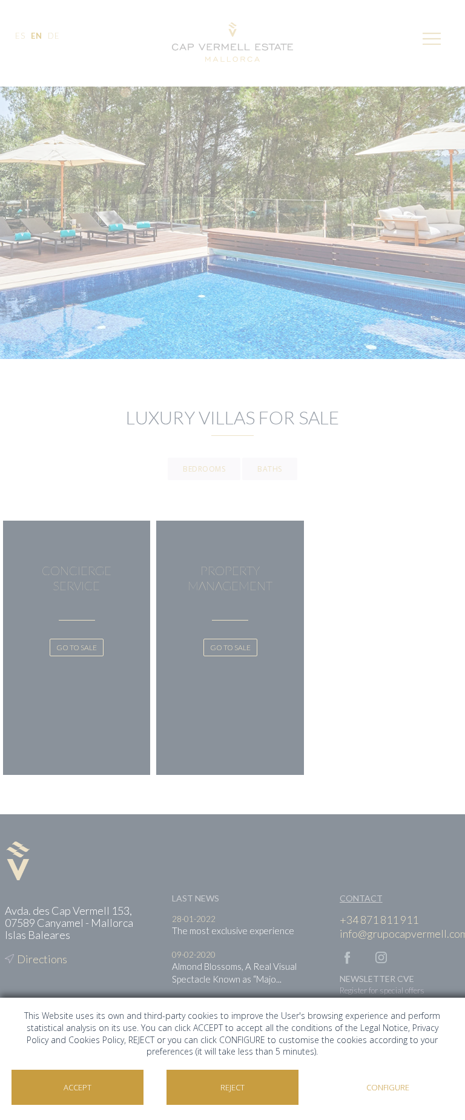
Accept (77, 1087)
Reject (232, 1087)
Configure (387, 1087)
